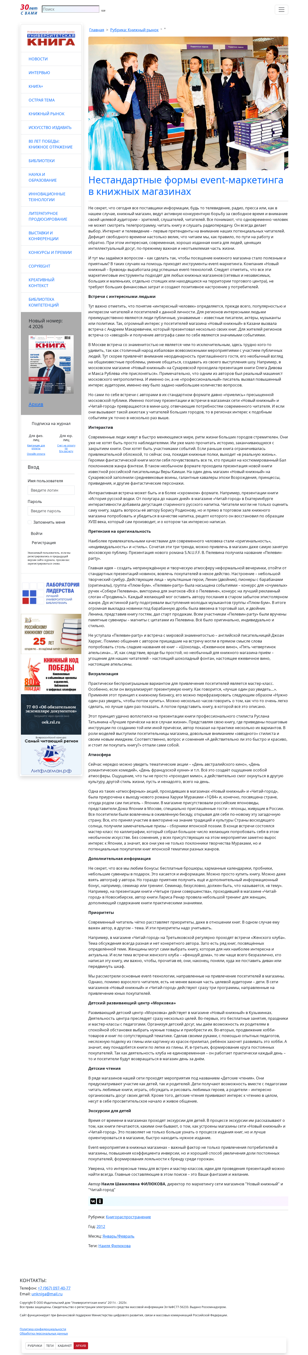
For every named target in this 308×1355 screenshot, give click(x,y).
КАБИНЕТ (65, 1345)
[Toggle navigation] (281, 9)
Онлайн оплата (36, 454)
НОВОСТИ (38, 59)
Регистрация (44, 542)
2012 (100, 1226)
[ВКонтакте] (93, 1201)
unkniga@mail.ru (47, 1294)
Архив (36, 404)
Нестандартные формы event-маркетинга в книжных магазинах (185, 185)
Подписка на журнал (51, 423)
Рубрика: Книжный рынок (134, 29)
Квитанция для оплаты (36, 447)
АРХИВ (81, 1345)
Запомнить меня (49, 522)
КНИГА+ (36, 86)
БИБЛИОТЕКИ (42, 160)
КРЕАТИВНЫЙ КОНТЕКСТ (41, 282)
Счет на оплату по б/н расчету (66, 448)
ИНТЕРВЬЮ (39, 72)
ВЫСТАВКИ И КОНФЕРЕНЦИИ (43, 235)
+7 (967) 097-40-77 (54, 1288)
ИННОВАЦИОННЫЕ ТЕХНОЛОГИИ (47, 196)
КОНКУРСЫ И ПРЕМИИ (50, 252)
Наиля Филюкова (114, 1245)
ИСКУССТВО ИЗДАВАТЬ (50, 127)
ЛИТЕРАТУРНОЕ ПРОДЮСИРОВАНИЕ (48, 216)
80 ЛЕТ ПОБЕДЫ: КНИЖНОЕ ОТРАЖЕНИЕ (51, 144)
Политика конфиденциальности (43, 1329)
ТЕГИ (50, 1345)
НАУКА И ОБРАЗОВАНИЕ (43, 177)
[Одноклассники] (100, 1201)
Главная (96, 29)
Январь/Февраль (119, 1236)
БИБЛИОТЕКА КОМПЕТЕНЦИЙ (44, 302)
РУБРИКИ (35, 1345)
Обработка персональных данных (44, 1333)
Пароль (35, 501)
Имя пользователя (45, 480)
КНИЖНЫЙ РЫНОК (46, 113)
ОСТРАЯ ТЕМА (42, 100)
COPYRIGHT (39, 266)
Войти (36, 533)
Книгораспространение (128, 1217)
